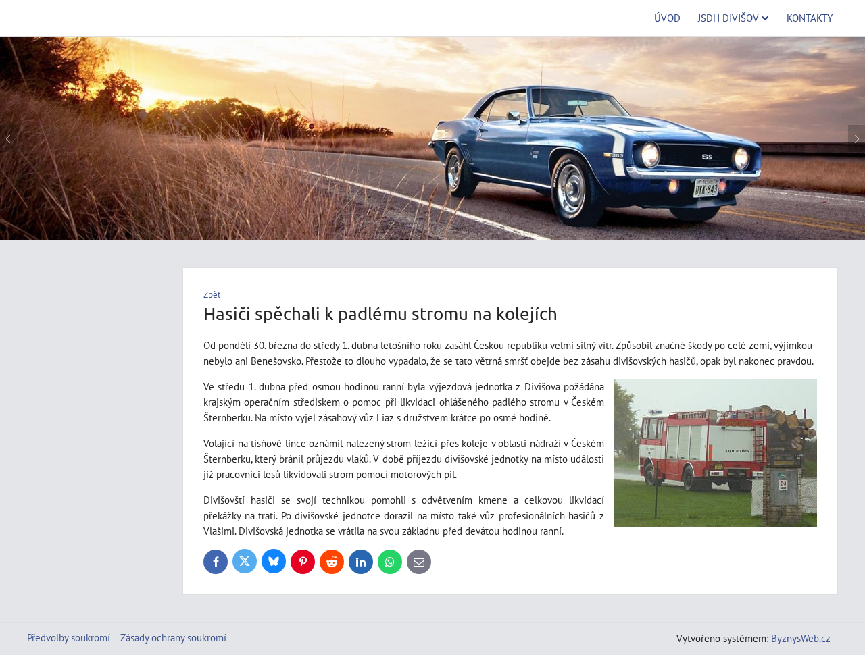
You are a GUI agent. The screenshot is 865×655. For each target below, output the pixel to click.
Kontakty (810, 17)
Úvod (667, 17)
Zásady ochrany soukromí (173, 637)
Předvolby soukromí (68, 637)
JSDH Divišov (728, 17)
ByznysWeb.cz (801, 638)
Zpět (211, 294)
